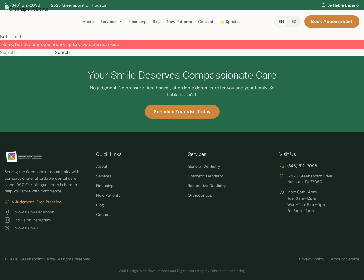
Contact (206, 21)
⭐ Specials (230, 21)
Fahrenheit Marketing (227, 271)
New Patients (179, 21)
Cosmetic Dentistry (205, 176)
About (88, 21)
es (294, 21)
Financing (137, 21)
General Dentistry (204, 166)
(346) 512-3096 (302, 165)
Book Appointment (332, 21)
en (281, 21)
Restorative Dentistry (207, 185)
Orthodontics (200, 195)
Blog (157, 21)
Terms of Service (344, 259)
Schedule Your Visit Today (182, 112)
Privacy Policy (311, 259)
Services (103, 176)
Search (62, 52)
